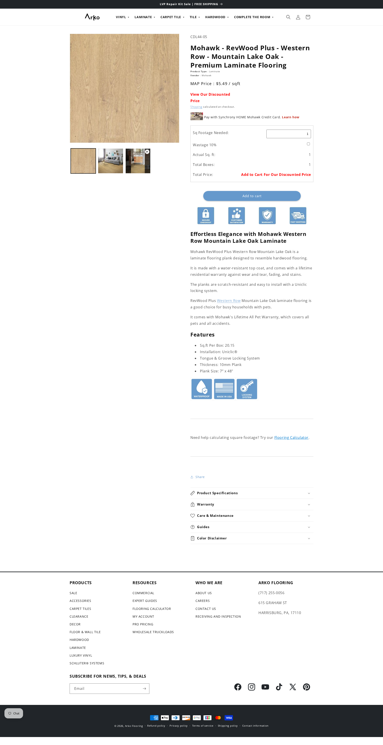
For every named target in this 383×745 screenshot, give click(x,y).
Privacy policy (179, 725)
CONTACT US (205, 609)
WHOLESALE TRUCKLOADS (153, 632)
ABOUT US (203, 593)
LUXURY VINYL (81, 655)
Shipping (196, 107)
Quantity (196, 187)
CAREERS (202, 601)
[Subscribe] (144, 688)
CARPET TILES (80, 609)
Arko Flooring (134, 725)
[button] (288, 17)
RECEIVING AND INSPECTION (218, 616)
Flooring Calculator (291, 437)
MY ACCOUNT (143, 616)
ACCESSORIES (80, 601)
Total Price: (203, 174)
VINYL (121, 17)
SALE (73, 593)
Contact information (255, 725)
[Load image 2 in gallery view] (110, 160)
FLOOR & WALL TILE (85, 632)
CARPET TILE (170, 17)
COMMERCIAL (143, 593)
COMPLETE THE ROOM (252, 17)
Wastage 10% (205, 144)
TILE (193, 17)
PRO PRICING (143, 624)
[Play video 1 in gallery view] (137, 160)
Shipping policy (228, 725)
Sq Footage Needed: (211, 132)
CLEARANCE (79, 616)
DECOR (75, 624)
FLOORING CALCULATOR (152, 609)
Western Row (229, 300)
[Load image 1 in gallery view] (83, 160)
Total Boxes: (204, 164)
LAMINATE (143, 17)
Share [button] (200, 477)
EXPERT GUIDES (145, 601)
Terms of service (202, 725)
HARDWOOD (215, 17)
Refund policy (156, 725)
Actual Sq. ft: (204, 154)
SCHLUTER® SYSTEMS (87, 663)
